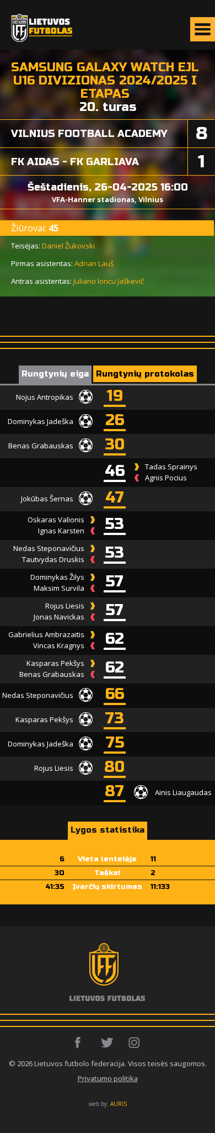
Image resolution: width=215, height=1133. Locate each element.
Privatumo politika (108, 1078)
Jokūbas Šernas (47, 498)
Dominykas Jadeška (40, 421)
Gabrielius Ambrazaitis (46, 634)
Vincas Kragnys (58, 645)
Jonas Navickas (59, 617)
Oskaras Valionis (56, 520)
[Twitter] (108, 1042)
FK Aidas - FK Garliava (75, 162)
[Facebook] (81, 1042)
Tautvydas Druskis (53, 559)
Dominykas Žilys (57, 577)
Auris (118, 1104)
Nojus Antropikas (44, 396)
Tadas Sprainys (171, 467)
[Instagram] (135, 1042)
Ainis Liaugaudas (183, 792)
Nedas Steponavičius (48, 548)
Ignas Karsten (61, 531)
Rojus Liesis (64, 606)
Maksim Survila (59, 588)
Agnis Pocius (166, 478)
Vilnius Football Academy (89, 134)
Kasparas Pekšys (55, 663)
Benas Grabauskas (40, 445)
